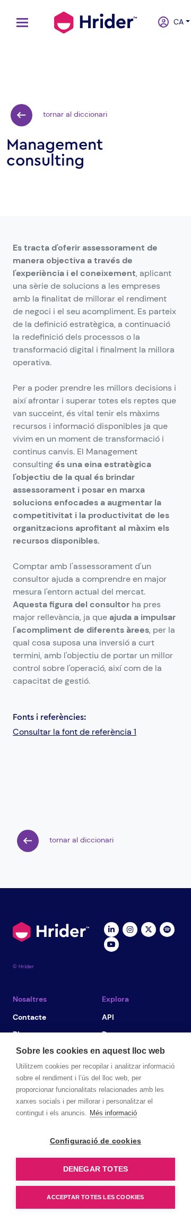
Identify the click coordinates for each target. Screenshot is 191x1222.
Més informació (113, 1113)
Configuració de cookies (96, 1141)
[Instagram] (129, 928)
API (108, 1017)
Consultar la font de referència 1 (74, 731)
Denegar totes (95, 1169)
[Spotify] (167, 928)
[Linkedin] (111, 928)
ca (174, 22)
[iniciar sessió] (159, 22)
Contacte (29, 1017)
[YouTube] (111, 943)
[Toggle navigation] (19, 22)
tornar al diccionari (74, 114)
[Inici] (95, 21)
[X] (148, 928)
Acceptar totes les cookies (95, 1197)
